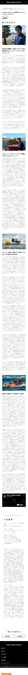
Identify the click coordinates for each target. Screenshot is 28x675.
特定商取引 (3, 660)
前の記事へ (8, 636)
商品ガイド (3, 651)
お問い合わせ (4, 654)
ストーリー (5, 18)
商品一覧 (3, 648)
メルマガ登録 (3, 657)
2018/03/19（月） (5, 16)
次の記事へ (20, 636)
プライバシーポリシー (5, 663)
